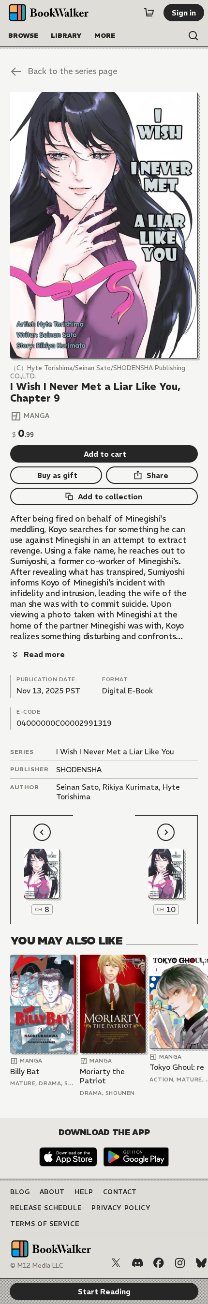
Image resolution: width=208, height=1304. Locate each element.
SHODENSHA (79, 769)
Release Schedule (46, 1208)
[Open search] (193, 35)
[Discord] (137, 1263)
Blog (20, 1192)
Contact (120, 1192)
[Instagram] (180, 1263)
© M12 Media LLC (36, 1265)
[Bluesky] (201, 1263)
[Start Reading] (104, 225)
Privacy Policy (120, 1208)
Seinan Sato (77, 787)
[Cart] (149, 12)
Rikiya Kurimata (131, 787)
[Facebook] (158, 1263)
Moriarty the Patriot (102, 1076)
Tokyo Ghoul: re (176, 1067)
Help (83, 1192)
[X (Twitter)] (116, 1263)
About (52, 1192)
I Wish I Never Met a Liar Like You (115, 751)
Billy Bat (25, 1071)
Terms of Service (44, 1224)
